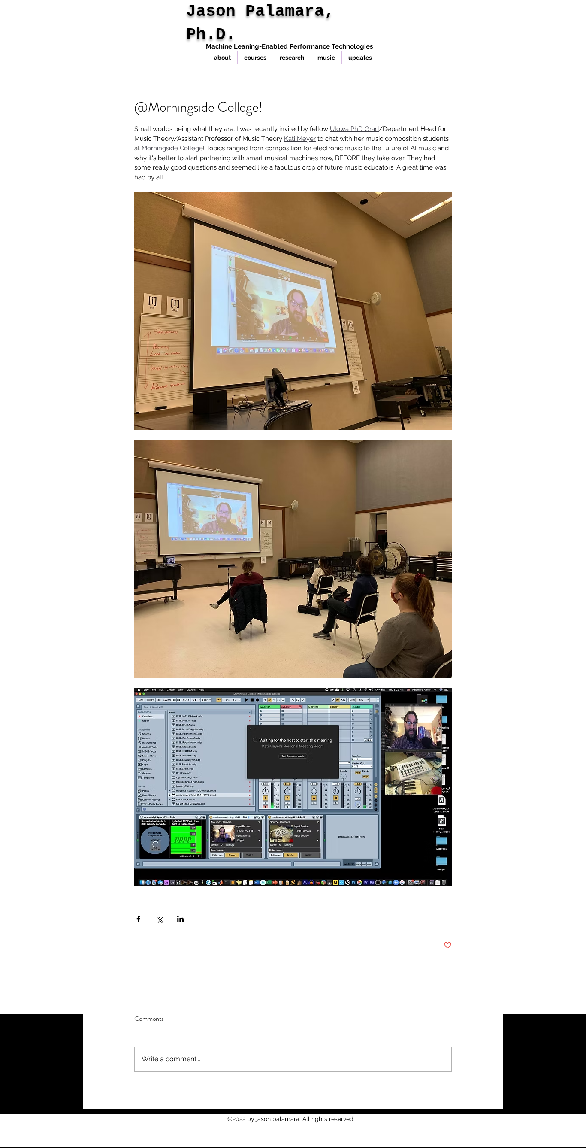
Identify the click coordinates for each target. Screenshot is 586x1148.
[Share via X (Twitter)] (159, 919)
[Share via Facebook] (138, 919)
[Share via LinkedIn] (180, 919)
